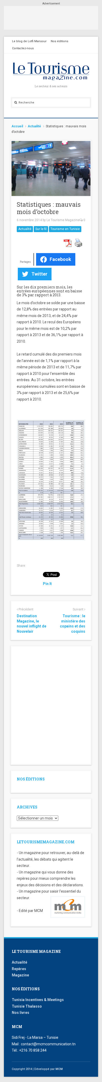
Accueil (17, 126)
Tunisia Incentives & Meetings (38, 1000)
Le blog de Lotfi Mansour (29, 41)
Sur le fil (41, 229)
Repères (19, 969)
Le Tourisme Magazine (63, 220)
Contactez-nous (23, 48)
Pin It (47, 584)
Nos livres (20, 1012)
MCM (59, 1069)
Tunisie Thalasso (27, 1006)
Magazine (20, 975)
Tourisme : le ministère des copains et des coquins (72, 623)
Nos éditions (59, 41)
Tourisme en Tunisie (65, 229)
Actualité (34, 126)
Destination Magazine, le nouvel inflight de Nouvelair (31, 623)
